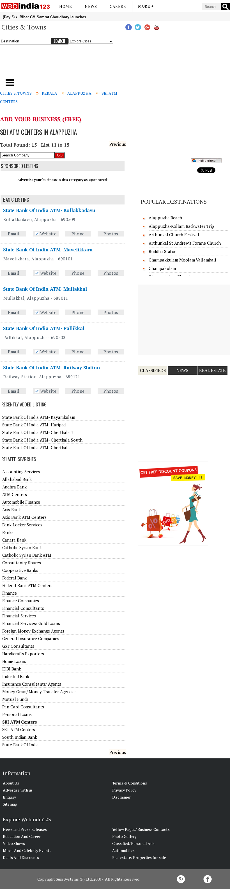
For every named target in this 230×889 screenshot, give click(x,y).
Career (118, 6)
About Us (11, 783)
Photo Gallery (124, 836)
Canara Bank (14, 540)
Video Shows (14, 843)
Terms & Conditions (129, 783)
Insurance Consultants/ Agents (31, 684)
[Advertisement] (78, 64)
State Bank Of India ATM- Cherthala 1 (37, 432)
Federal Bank (14, 578)
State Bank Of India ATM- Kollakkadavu (49, 210)
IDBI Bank (11, 669)
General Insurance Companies (30, 638)
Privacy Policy (124, 790)
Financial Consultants (23, 608)
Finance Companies (20, 600)
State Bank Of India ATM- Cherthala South (42, 440)
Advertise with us (18, 790)
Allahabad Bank (17, 479)
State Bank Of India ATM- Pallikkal (43, 328)
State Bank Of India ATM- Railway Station (51, 367)
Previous (117, 144)
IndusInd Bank (15, 676)
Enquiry (9, 797)
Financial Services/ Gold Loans (31, 623)
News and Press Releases (25, 829)
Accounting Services (21, 471)
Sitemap (10, 804)
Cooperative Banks (20, 570)
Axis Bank (11, 509)
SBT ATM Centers (18, 729)
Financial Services (19, 616)
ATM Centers (14, 494)
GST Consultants (18, 646)
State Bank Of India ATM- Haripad (34, 425)
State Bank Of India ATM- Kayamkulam (38, 417)
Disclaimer (121, 797)
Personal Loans (17, 714)
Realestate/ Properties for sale (139, 857)
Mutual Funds (15, 699)
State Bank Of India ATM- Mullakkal (45, 289)
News (91, 6)
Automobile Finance (21, 502)
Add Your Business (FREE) (40, 119)
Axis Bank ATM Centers (24, 517)
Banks (8, 532)
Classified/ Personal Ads (133, 843)
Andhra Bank (14, 487)
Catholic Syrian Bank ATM (27, 555)
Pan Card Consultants (23, 707)
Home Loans (14, 661)
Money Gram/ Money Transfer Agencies (39, 691)
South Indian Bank (19, 737)
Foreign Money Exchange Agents (33, 631)
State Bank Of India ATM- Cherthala (36, 447)
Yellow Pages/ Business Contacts (141, 829)
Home (65, 6)
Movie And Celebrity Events (27, 850)
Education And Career (22, 836)
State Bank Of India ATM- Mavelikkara (48, 249)
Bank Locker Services (22, 525)
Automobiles (123, 850)
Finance (9, 593)
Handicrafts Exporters (23, 653)
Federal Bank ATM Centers (27, 585)
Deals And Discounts (21, 857)
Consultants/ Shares (21, 562)
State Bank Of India (20, 744)
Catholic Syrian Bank (22, 547)
